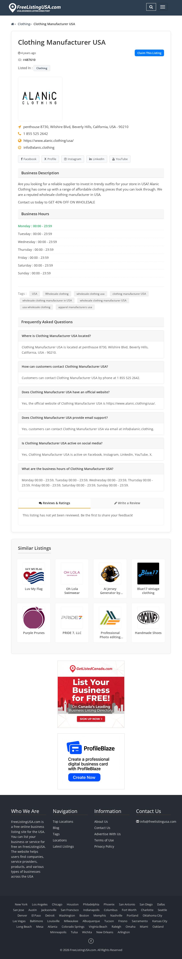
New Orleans (104, 932)
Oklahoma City (152, 915)
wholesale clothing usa (91, 294)
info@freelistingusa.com (158, 821)
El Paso (36, 915)
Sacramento (140, 921)
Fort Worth (129, 910)
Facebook (30, 159)
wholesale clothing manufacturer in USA (47, 300)
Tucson (109, 921)
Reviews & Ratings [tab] (56, 503)
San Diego (146, 904)
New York (21, 904)
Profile (51, 159)
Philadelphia (91, 904)
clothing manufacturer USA (129, 294)
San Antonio (127, 904)
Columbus (110, 910)
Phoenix (109, 904)
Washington (67, 915)
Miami (144, 927)
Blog (56, 828)
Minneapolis (58, 932)
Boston (84, 915)
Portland (132, 915)
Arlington (124, 932)
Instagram (74, 159)
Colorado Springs (73, 927)
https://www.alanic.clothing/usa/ (49, 140)
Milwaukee (71, 921)
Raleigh (116, 927)
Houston (73, 904)
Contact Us (102, 828)
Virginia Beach (98, 927)
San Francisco (70, 910)
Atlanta (52, 927)
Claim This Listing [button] (149, 53)
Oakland (158, 927)
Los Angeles (39, 904)
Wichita (87, 932)
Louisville (53, 921)
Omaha (130, 927)
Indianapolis (91, 910)
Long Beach (24, 927)
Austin (32, 910)
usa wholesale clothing (36, 307)
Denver (22, 915)
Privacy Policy (104, 846)
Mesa (39, 927)
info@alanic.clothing (39, 147)
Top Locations (63, 821)
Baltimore (36, 921)
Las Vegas (19, 921)
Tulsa (74, 932)
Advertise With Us (107, 834)
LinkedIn (98, 159)
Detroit (50, 915)
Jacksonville (48, 910)
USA (34, 294)
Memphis (99, 915)
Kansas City (159, 921)
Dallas (161, 904)
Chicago (57, 904)
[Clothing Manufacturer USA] (40, 98)
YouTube (122, 159)
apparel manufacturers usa (75, 307)
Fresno (122, 921)
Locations (60, 840)
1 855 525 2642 (35, 133)
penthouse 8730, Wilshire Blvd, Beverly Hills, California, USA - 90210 (76, 126)
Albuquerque (91, 921)
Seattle (162, 910)
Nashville (116, 915)
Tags (56, 834)
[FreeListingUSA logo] (34, 7)
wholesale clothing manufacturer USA (103, 300)
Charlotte (147, 910)
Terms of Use (104, 840)
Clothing (24, 24)
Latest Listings (63, 846)
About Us (101, 821)
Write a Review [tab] (128, 503)
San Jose (18, 910)
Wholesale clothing (57, 294)
